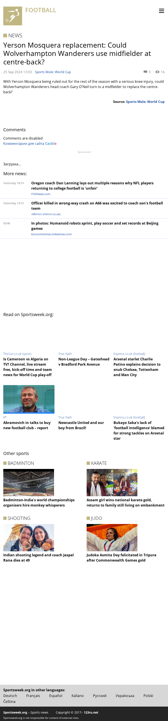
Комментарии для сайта (29, 143)
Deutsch (10, 695)
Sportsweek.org (15, 712)
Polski (148, 695)
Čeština (9, 701)
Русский (100, 695)
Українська (125, 695)
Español (55, 695)
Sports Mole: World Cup (53, 72)
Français (33, 695)
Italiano (78, 695)
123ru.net (91, 712)
